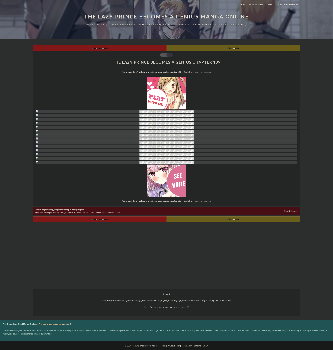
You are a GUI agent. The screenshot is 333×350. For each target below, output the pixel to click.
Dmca (269, 4)
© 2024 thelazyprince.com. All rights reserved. (145, 345)
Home (242, 4)
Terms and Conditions (287, 4)
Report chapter (290, 211)
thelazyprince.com (203, 72)
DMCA (205, 345)
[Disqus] (166, 254)
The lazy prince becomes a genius (54, 324)
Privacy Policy (256, 4)
